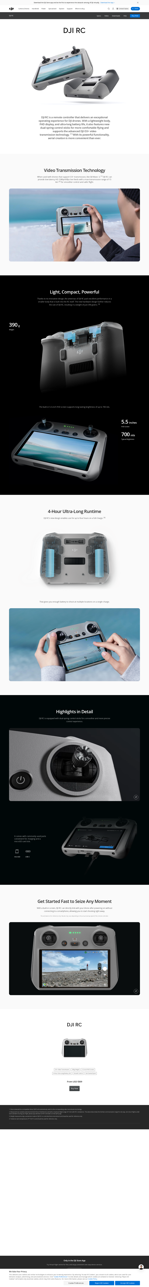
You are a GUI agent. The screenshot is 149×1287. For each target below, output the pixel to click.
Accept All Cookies (127, 1283)
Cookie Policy (92, 1279)
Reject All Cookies (102, 1283)
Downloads (116, 16)
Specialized (52, 9)
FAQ (125, 16)
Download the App (107, 3)
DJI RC (11, 16)
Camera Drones (23, 9)
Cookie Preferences (60, 1277)
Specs (99, 16)
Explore (61, 9)
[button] (74, 60)
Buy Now (135, 16)
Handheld (35, 9)
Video (106, 16)
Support (70, 9)
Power (43, 9)
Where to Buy (80, 9)
